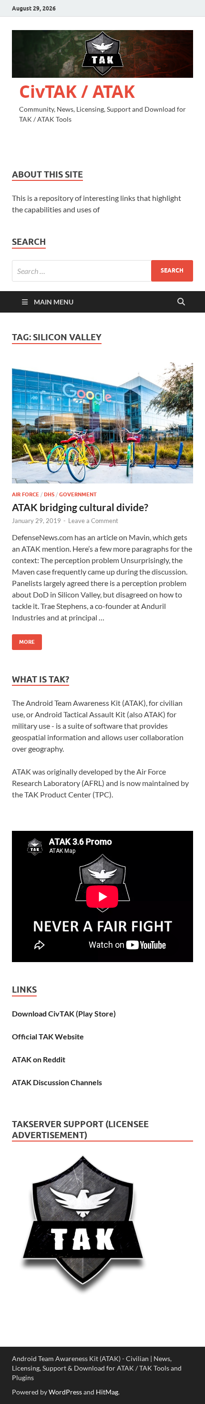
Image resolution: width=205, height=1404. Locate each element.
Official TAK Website (48, 1036)
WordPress (65, 1392)
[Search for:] (102, 271)
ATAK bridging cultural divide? (80, 507)
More (23, 639)
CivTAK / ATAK (77, 91)
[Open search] (181, 302)
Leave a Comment (93, 520)
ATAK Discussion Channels (57, 1082)
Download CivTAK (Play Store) (64, 1013)
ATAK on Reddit (38, 1059)
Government (78, 494)
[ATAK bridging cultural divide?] (102, 422)
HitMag (107, 1392)
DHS (49, 494)
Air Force (25, 494)
